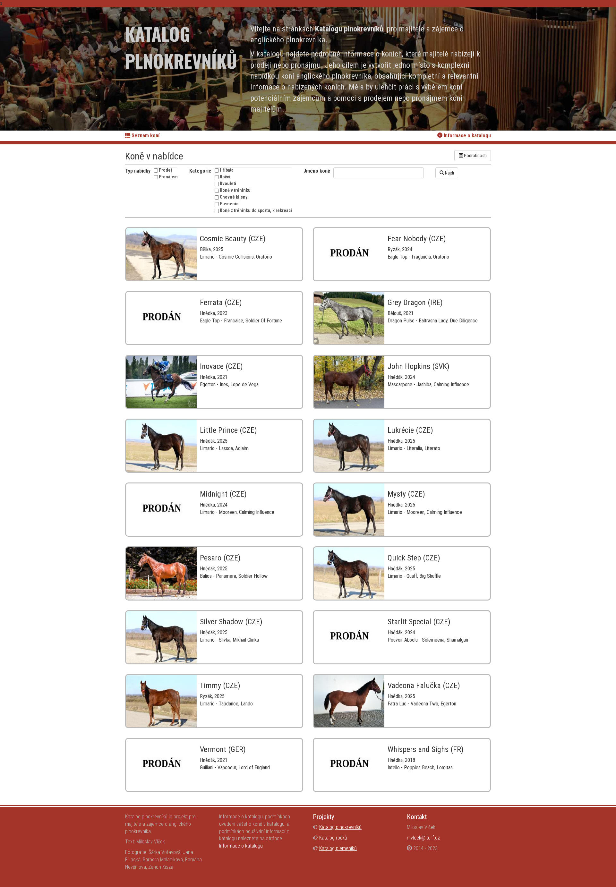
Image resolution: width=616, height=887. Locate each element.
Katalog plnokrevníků (340, 827)
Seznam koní (144, 135)
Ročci (225, 176)
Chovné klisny (233, 197)
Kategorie (200, 171)
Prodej (165, 170)
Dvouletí (228, 183)
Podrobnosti (475, 155)
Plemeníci (230, 203)
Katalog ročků (333, 838)
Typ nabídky (137, 171)
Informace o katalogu (466, 135)
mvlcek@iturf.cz (423, 838)
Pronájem (168, 176)
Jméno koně (317, 171)
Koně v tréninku (235, 190)
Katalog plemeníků (338, 848)
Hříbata (227, 170)
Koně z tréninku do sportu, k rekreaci (256, 210)
